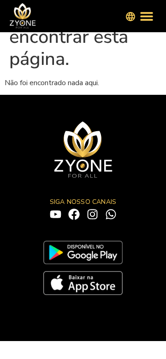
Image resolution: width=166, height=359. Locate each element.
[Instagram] (92, 214)
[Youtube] (55, 214)
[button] (146, 16)
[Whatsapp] (111, 214)
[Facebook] (74, 214)
